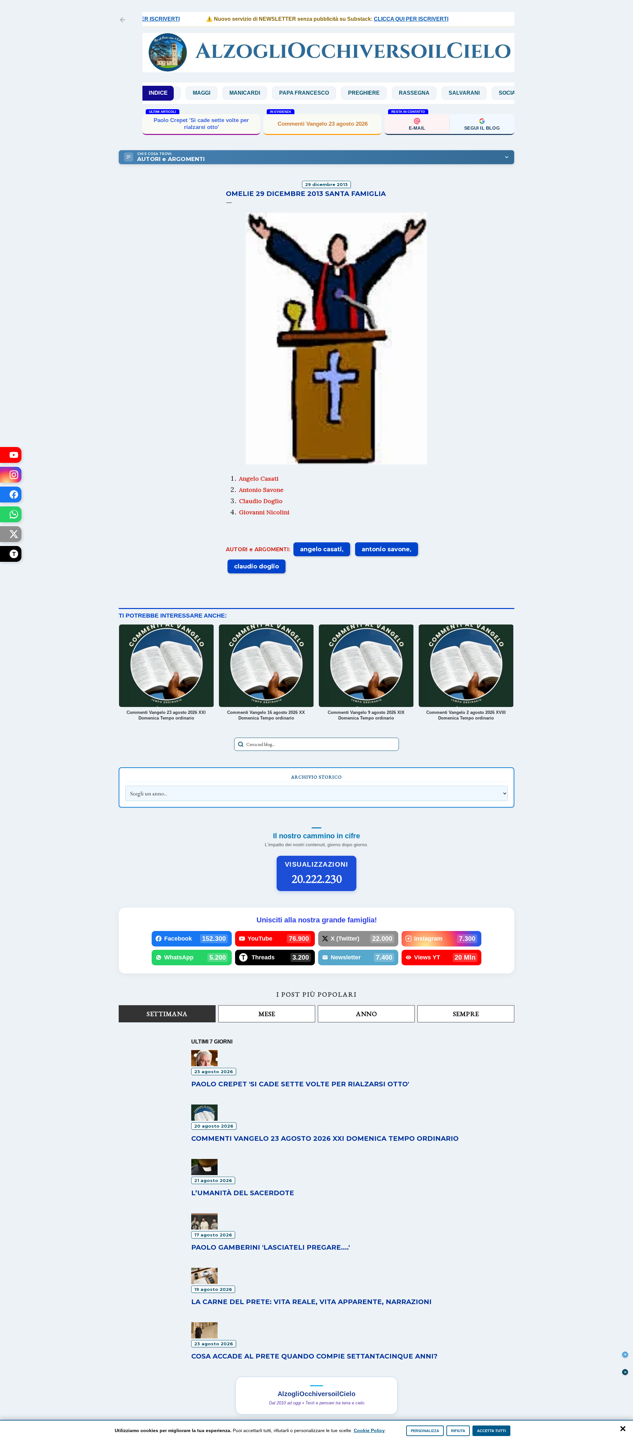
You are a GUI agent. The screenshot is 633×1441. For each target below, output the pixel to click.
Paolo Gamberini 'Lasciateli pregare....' (270, 1247)
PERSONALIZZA (425, 1431)
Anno (366, 1013)
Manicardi (208, 93)
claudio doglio (256, 566)
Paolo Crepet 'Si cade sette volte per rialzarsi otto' (201, 123)
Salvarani (427, 93)
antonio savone (386, 549)
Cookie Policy (369, 1430)
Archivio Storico (316, 777)
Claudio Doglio (261, 501)
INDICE (158, 93)
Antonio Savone (261, 490)
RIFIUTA (458, 1431)
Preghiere (328, 93)
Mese (266, 1013)
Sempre (466, 1013)
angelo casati (321, 549)
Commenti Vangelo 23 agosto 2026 (323, 124)
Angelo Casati (259, 478)
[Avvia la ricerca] (241, 744)
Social (473, 93)
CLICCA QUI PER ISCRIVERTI (384, 19)
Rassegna (378, 93)
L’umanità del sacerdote (242, 1193)
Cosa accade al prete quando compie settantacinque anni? (314, 1356)
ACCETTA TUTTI (491, 1431)
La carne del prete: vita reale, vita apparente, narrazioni (311, 1302)
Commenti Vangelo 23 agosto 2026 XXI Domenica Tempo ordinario (325, 1138)
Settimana (167, 1013)
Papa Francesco (268, 93)
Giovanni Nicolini (264, 512)
